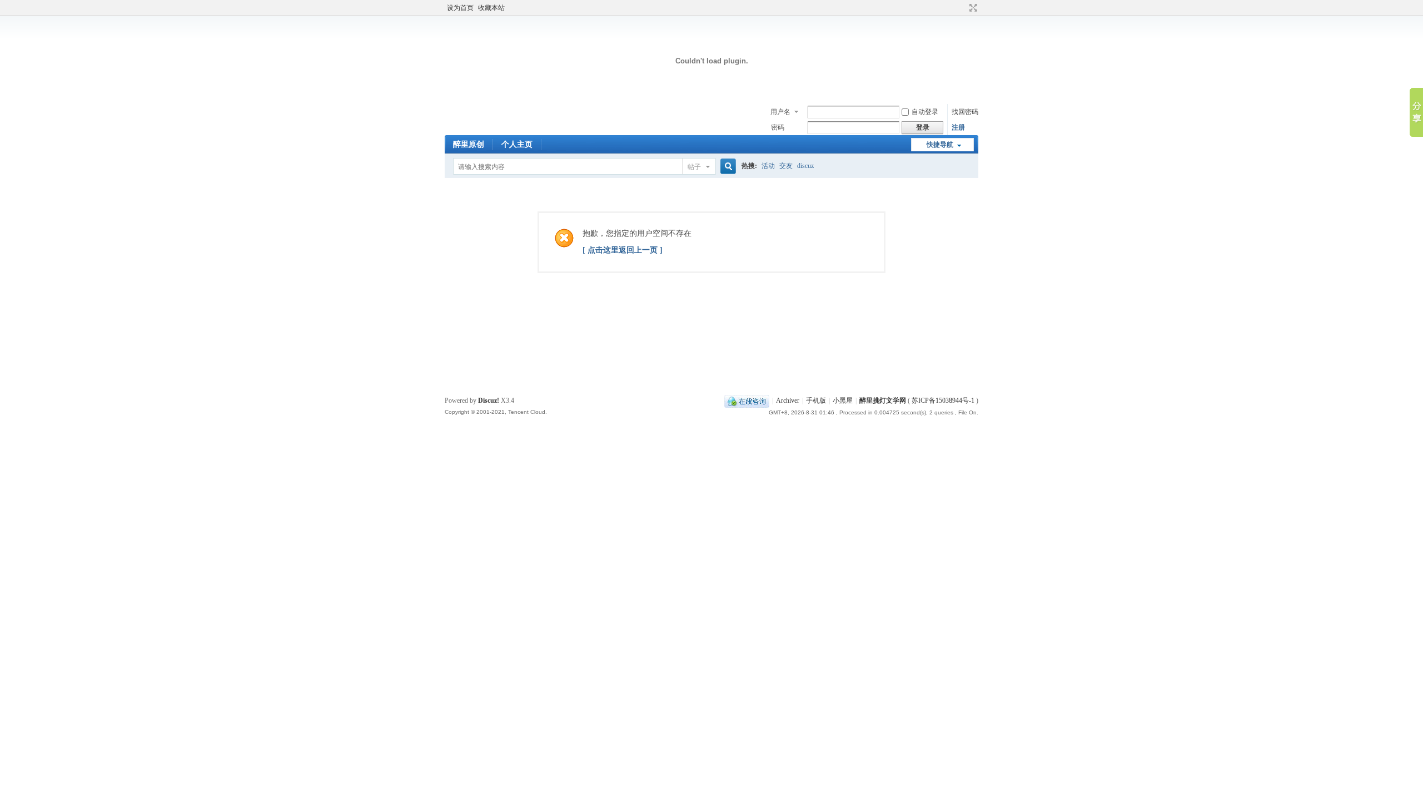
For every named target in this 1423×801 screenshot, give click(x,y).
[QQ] (746, 400)
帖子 (694, 167)
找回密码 (965, 112)
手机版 (816, 400)
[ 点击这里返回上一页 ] (623, 250)
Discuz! (488, 400)
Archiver (787, 400)
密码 (777, 127)
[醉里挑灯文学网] (711, 97)
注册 (958, 127)
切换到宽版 (972, 8)
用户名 (780, 112)
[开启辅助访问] (963, 8)
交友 (786, 166)
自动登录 (925, 112)
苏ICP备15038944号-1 (943, 400)
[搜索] (726, 166)
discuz (805, 166)
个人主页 (517, 144)
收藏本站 (491, 8)
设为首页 (460, 8)
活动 (768, 166)
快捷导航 (940, 145)
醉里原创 (468, 144)
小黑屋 (843, 400)
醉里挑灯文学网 (882, 400)
